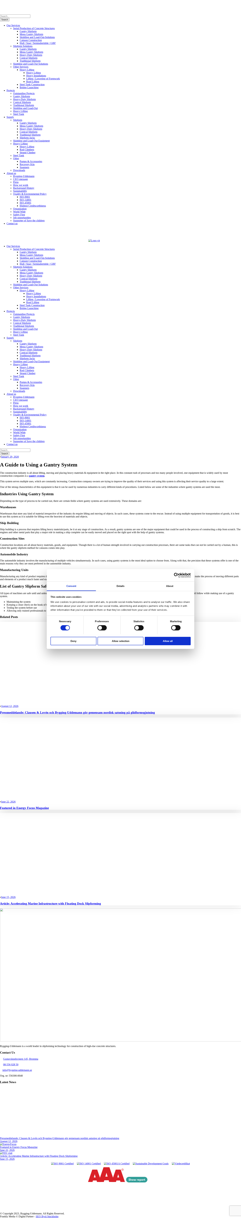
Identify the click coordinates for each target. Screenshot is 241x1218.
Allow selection (120, 640)
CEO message (20, 179)
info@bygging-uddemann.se (17, 1070)
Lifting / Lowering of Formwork (43, 78)
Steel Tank (18, 114)
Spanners (24, 167)
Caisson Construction (31, 40)
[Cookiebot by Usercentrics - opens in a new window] (176, 575)
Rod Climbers (27, 149)
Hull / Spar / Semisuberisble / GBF (38, 43)
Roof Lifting (32, 81)
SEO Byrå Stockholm (47, 1216)
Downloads (19, 170)
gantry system (36, 475)
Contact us (12, 223)
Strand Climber (27, 152)
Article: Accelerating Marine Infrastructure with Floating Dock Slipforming (50, 903)
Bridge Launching (29, 87)
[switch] (102, 627)
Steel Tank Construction (32, 84)
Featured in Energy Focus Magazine (24, 808)
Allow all (168, 640)
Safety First (19, 214)
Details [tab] (121, 585)
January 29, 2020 (10, 456)
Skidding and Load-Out (25, 108)
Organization (20, 208)
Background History (23, 188)
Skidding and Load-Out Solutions (30, 63)
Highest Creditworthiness (33, 205)
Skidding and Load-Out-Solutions (37, 37)
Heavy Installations (36, 75)
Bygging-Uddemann (23, 176)
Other (16, 158)
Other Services (20, 66)
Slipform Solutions (22, 46)
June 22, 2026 (8, 801)
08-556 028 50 (10, 1064)
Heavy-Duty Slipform (24, 99)
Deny (73, 640)
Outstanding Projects (24, 93)
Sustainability (20, 191)
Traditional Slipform (30, 60)
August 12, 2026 (9, 706)
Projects (11, 90)
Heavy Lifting (27, 69)
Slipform (17, 120)
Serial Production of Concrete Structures (34, 28)
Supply (10, 117)
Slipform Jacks (27, 137)
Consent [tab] (71, 585)
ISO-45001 (25, 202)
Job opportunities (22, 217)
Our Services (13, 25)
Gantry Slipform (28, 31)
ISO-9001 (25, 196)
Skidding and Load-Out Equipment (31, 140)
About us (11, 173)
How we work (20, 185)
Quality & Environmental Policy (30, 194)
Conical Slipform (28, 58)
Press (16, 182)
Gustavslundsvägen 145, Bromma (20, 1059)
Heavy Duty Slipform (31, 55)
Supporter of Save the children (29, 220)
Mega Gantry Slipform (31, 34)
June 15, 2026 (8, 897)
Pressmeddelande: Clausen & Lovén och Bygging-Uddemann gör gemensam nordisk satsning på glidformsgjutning (77, 712)
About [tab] (169, 585)
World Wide (19, 211)
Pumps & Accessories (31, 161)
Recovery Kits (27, 164)
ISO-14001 (25, 199)
